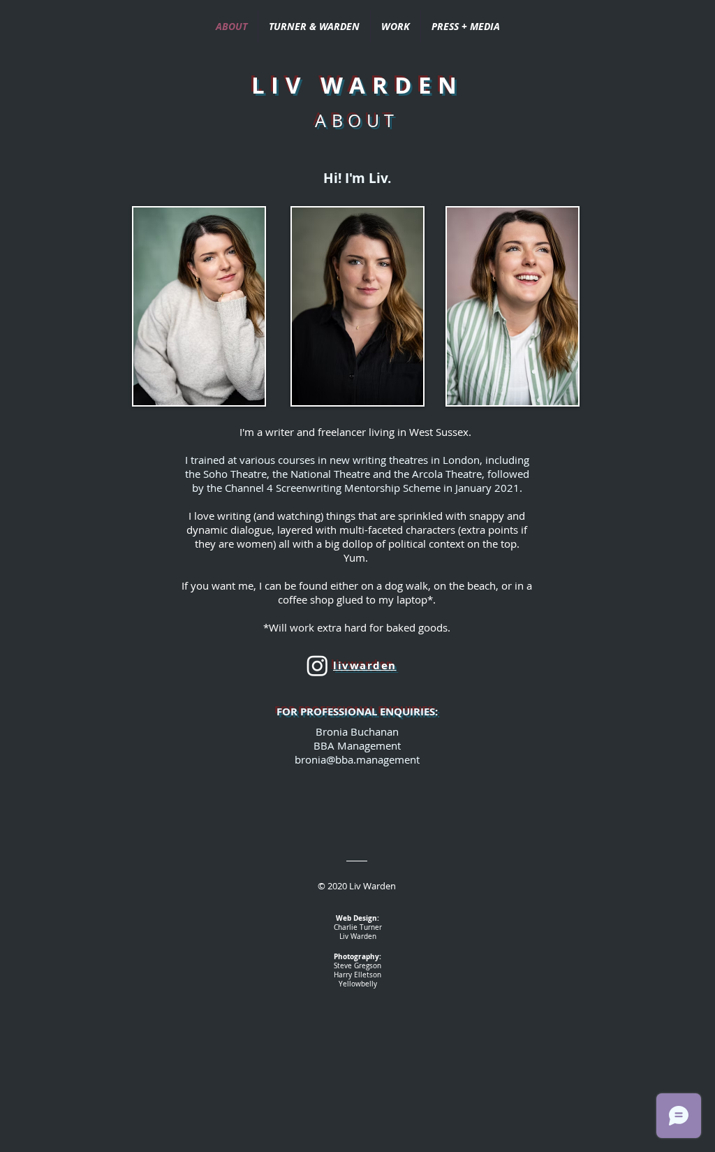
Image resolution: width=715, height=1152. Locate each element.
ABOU (349, 120)
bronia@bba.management (357, 759)
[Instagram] (317, 665)
